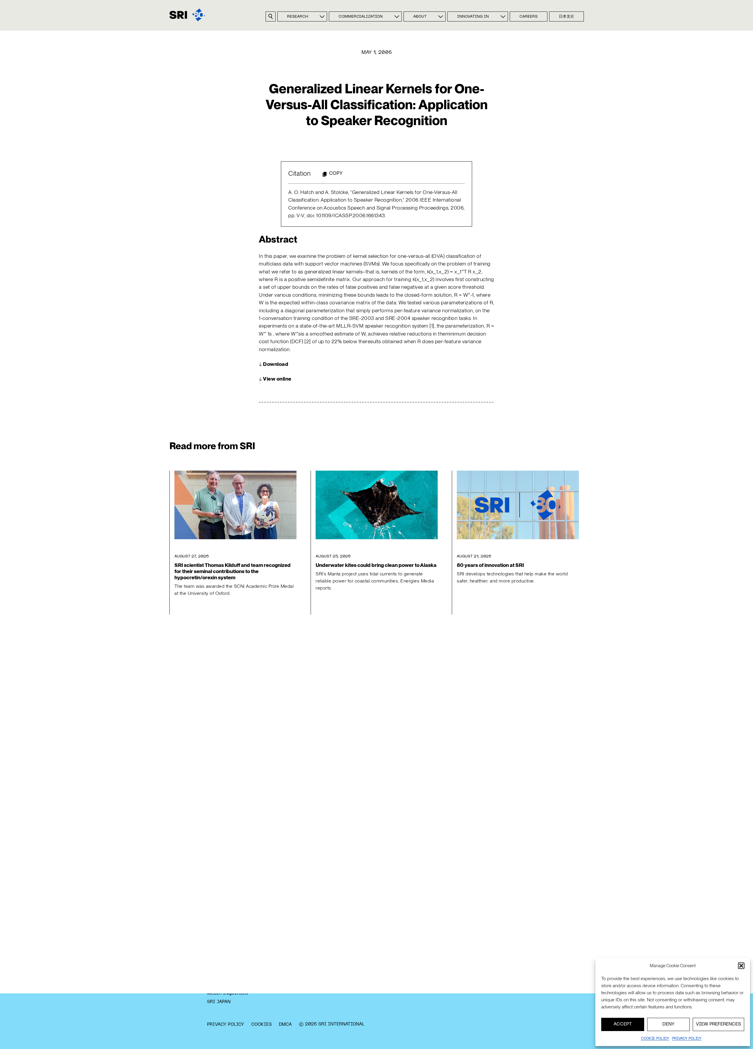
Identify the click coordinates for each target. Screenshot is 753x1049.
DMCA (285, 1025)
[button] (741, 966)
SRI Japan (219, 1002)
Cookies (261, 1025)
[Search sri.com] (270, 16)
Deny (668, 1024)
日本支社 (566, 17)
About (420, 17)
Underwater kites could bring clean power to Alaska (376, 565)
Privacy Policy (225, 1025)
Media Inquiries (227, 993)
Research (297, 17)
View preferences (718, 1024)
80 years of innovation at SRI (490, 565)
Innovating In (473, 17)
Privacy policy (687, 1038)
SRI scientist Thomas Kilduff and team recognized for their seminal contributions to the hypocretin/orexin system (232, 571)
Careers (528, 17)
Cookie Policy (655, 1038)
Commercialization (361, 17)
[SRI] (187, 15)
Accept (623, 1024)
